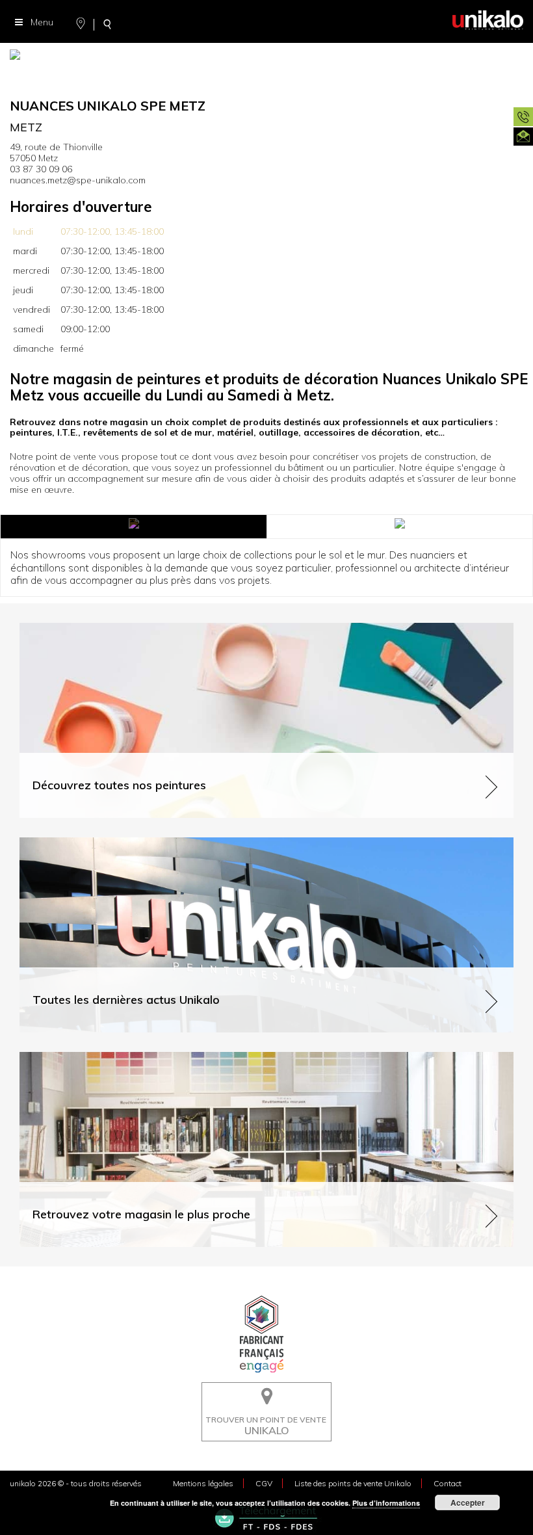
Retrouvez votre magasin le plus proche (103, 1057)
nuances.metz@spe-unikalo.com (78, 180)
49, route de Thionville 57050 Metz (56, 152)
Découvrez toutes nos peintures (86, 628)
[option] (266, 58)
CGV (263, 1483)
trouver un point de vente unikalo (262, 1392)
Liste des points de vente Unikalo (352, 1483)
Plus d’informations (386, 1503)
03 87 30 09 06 (41, 169)
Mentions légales (203, 1483)
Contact (448, 1483)
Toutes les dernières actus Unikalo (92, 842)
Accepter (467, 1502)
